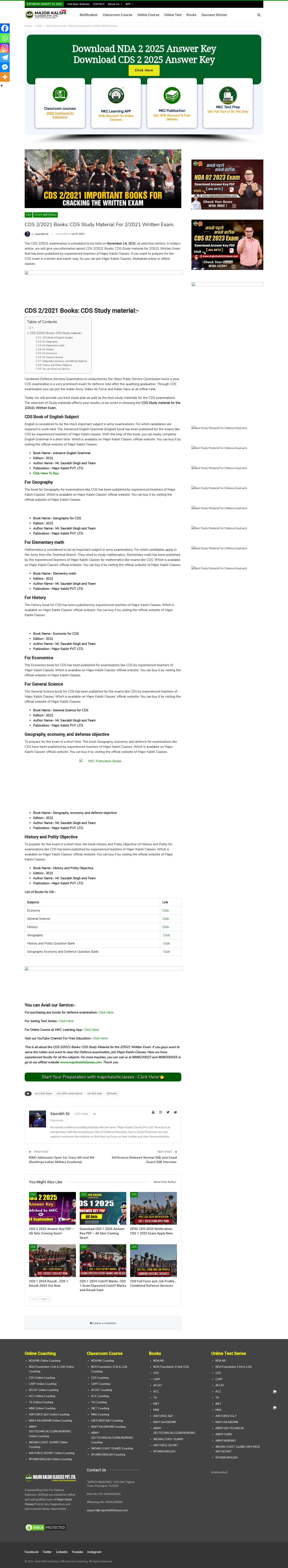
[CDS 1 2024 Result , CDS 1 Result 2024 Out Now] (52, 1260)
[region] (144, 87)
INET (156, 1403)
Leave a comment (104, 1323)
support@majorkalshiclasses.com (107, 1510)
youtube (77, 1552)
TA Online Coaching (41, 1402)
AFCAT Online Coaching (43, 1390)
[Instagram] (5, 48)
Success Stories (214, 15)
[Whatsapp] (5, 38)
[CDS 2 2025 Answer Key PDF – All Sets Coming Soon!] (52, 1208)
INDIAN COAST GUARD (168, 1439)
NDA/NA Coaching (102, 1360)
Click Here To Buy (46, 473)
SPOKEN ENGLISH (164, 1451)
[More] (5, 77)
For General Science (52, 357)
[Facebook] (5, 28)
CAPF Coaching (100, 1383)
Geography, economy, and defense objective (64, 361)
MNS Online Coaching (42, 1408)
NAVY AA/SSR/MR (164, 1422)
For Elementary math (53, 345)
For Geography (50, 341)
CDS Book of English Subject (57, 337)
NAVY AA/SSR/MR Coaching (108, 1426)
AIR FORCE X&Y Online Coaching (49, 1414)
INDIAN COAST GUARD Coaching (112, 1448)
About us (113, 4)
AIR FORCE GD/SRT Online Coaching (51, 1453)
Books (191, 15)
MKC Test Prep (228, 107)
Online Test (173, 15)
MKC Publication (172, 110)
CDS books (111, 1093)
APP (127, 4)
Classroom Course (117, 15)
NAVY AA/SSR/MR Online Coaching (50, 1420)
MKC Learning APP (116, 111)
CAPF (156, 1379)
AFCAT (157, 1385)
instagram (94, 1552)
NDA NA (220, 1360)
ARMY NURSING (225, 1440)
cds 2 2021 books (43, 1093)
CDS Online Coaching (42, 1377)
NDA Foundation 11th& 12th (171, 1366)
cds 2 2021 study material (69, 1093)
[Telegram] (5, 57)
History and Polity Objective (57, 365)
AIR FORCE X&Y (163, 1416)
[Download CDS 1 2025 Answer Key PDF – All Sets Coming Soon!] (103, 1208)
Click (165, 910)
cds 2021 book (94, 1093)
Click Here (106, 1012)
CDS (28, 214)
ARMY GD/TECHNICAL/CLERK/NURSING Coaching (112, 1437)
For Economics (49, 353)
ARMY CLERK (223, 1434)
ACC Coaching (100, 1396)
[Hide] (1, 85)
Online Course (148, 15)
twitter (47, 1552)
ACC (156, 1391)
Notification (89, 15)
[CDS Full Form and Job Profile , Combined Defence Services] (153, 1260)
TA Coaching (99, 1402)
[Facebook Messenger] (5, 67)
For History (48, 349)
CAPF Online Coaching (43, 1383)
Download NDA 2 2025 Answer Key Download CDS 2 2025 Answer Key (144, 54)
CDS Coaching (100, 1377)
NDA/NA (158, 1360)
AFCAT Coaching (101, 1390)
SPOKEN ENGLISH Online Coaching (50, 1459)
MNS (156, 1409)
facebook (31, 1552)
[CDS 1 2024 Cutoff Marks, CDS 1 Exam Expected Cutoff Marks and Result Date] (103, 1260)
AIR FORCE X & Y (226, 1416)
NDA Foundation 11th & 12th (233, 1366)
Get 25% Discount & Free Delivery (172, 117)
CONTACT (99, 4)
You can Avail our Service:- (56, 369)
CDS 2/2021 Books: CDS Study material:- (56, 333)
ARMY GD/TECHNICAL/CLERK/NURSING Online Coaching (50, 1431)
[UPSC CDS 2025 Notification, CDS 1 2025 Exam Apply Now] (153, 1208)
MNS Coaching (100, 1414)
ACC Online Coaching (42, 1396)
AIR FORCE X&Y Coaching (107, 1420)
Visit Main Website (78, 4)
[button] (144, 82)
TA (155, 1397)
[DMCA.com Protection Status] (46, 1527)
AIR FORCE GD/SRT (166, 1445)
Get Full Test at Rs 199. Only (228, 112)
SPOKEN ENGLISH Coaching (108, 1454)
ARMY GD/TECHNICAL (229, 1428)
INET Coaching (100, 1408)
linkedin (62, 1552)
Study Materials (45, 214)
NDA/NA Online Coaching (44, 1360)
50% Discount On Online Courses (116, 118)
